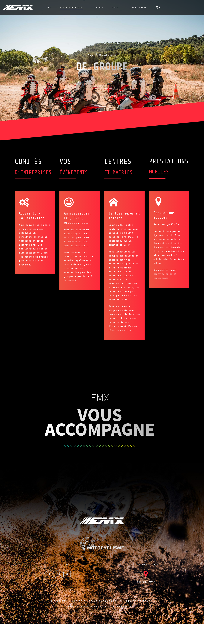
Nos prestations (71, 8)
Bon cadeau (139, 8)
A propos (97, 8)
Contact (117, 8)
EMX (49, 8)
